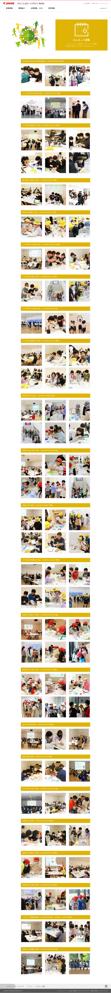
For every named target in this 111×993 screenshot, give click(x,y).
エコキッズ (103, 8)
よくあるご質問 (72, 990)
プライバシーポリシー (84, 990)
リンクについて (61, 990)
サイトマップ (104, 3)
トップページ (10, 986)
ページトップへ (106, 986)
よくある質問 (86, 3)
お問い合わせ (95, 3)
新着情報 (9, 8)
